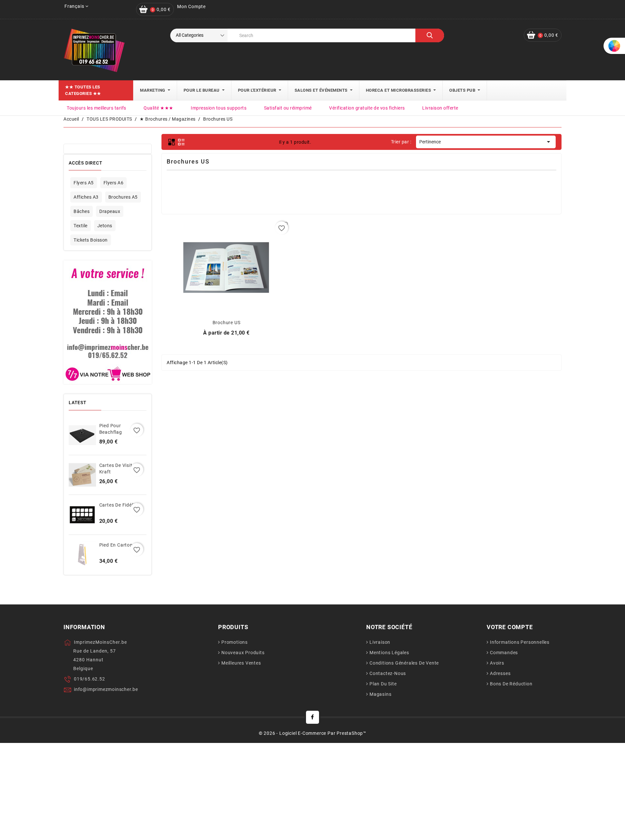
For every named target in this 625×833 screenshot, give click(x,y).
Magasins (380, 694)
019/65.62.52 (89, 678)
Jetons (104, 225)
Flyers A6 (114, 182)
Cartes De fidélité (119, 505)
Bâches (82, 211)
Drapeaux (109, 211)
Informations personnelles (519, 642)
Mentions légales (389, 652)
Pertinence (485, 142)
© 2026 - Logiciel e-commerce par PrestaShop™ (312, 733)
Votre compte (510, 627)
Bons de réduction (511, 683)
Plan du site (383, 683)
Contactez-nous (387, 673)
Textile (81, 225)
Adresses (500, 673)
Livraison (379, 642)
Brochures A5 (123, 197)
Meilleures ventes (241, 663)
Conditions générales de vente (404, 663)
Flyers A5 (84, 182)
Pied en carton (116, 545)
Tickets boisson (91, 240)
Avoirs (497, 663)
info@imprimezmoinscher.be (106, 689)
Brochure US (227, 322)
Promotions (234, 642)
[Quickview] (226, 266)
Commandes (504, 652)
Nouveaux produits (243, 652)
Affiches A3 (86, 197)
